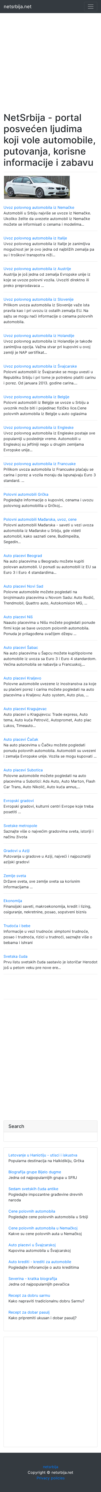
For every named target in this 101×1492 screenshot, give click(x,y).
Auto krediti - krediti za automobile (39, 1261)
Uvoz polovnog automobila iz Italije (35, 238)
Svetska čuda (15, 956)
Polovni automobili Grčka (26, 494)
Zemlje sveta (15, 875)
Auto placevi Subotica (23, 770)
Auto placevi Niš (18, 616)
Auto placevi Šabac (21, 647)
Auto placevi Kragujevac (25, 708)
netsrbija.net (17, 6)
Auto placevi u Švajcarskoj (32, 1245)
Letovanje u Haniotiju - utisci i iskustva (42, 1155)
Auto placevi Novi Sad (23, 586)
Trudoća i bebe (17, 925)
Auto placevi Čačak (21, 739)
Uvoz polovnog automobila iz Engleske (39, 427)
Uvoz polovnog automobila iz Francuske (40, 463)
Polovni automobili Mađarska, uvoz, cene (40, 519)
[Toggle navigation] (90, 6)
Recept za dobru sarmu (29, 1295)
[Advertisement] (50, 58)
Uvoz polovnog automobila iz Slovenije (39, 299)
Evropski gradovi (19, 800)
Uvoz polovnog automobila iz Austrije (37, 268)
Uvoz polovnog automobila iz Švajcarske (40, 366)
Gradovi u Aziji (17, 850)
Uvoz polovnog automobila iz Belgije (36, 396)
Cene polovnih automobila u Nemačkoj (43, 1228)
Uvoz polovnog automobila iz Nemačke (39, 207)
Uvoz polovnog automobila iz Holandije (39, 335)
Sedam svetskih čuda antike (33, 1188)
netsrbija (50, 1466)
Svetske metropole (20, 825)
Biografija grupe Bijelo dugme (34, 1172)
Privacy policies (51, 1478)
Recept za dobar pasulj (29, 1312)
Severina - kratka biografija (32, 1278)
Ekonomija (13, 900)
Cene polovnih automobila (31, 1211)
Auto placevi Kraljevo (22, 678)
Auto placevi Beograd (23, 555)
